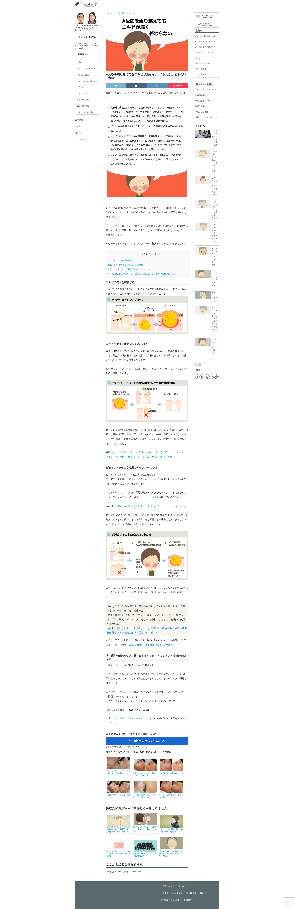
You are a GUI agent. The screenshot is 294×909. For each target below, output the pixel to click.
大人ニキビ (81, 87)
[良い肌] (87, 4)
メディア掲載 (200, 69)
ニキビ (78, 62)
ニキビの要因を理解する (120, 260)
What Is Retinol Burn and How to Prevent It (150, 645)
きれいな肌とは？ (202, 112)
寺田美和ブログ (167, 886)
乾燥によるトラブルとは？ (206, 117)
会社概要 (164, 893)
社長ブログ (181, 886)
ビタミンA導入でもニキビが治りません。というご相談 (141, 452)
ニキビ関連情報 (83, 106)
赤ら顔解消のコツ (202, 95)
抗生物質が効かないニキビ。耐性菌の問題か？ (144, 855)
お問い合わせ (203, 893)
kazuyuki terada (136, 872)
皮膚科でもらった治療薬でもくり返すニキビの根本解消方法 (118, 830)
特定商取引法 (190, 893)
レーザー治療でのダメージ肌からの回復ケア (171, 796)
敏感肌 (78, 133)
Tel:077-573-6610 (86, 36)
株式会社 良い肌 (170, 900)
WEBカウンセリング (82, 28)
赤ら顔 (78, 126)
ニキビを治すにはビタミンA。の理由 (125, 265)
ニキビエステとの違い (85, 112)
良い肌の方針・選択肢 (204, 52)
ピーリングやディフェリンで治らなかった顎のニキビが (144, 796)
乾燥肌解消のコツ (202, 101)
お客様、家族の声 (202, 63)
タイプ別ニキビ (83, 100)
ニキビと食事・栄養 (84, 93)
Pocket (178, 86)
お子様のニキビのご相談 (205, 47)
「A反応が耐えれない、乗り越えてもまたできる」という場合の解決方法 (141, 274)
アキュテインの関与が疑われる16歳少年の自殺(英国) (171, 830)
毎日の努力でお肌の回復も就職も (118, 796)
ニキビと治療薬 (83, 75)
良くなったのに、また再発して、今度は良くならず (144, 774)
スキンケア (80, 139)
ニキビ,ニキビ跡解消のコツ (206, 90)
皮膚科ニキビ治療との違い (87, 68)
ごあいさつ (199, 58)
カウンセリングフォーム (125, 718)
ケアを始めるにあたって (205, 41)
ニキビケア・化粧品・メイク (88, 81)
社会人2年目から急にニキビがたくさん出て (171, 774)
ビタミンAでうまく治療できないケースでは (128, 269)
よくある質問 (200, 74)
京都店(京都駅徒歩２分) (205, 36)
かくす (152, 254)
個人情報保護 (176, 893)
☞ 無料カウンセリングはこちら (147, 740)
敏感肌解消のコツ (202, 106)
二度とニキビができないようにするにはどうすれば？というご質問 (149, 506)
